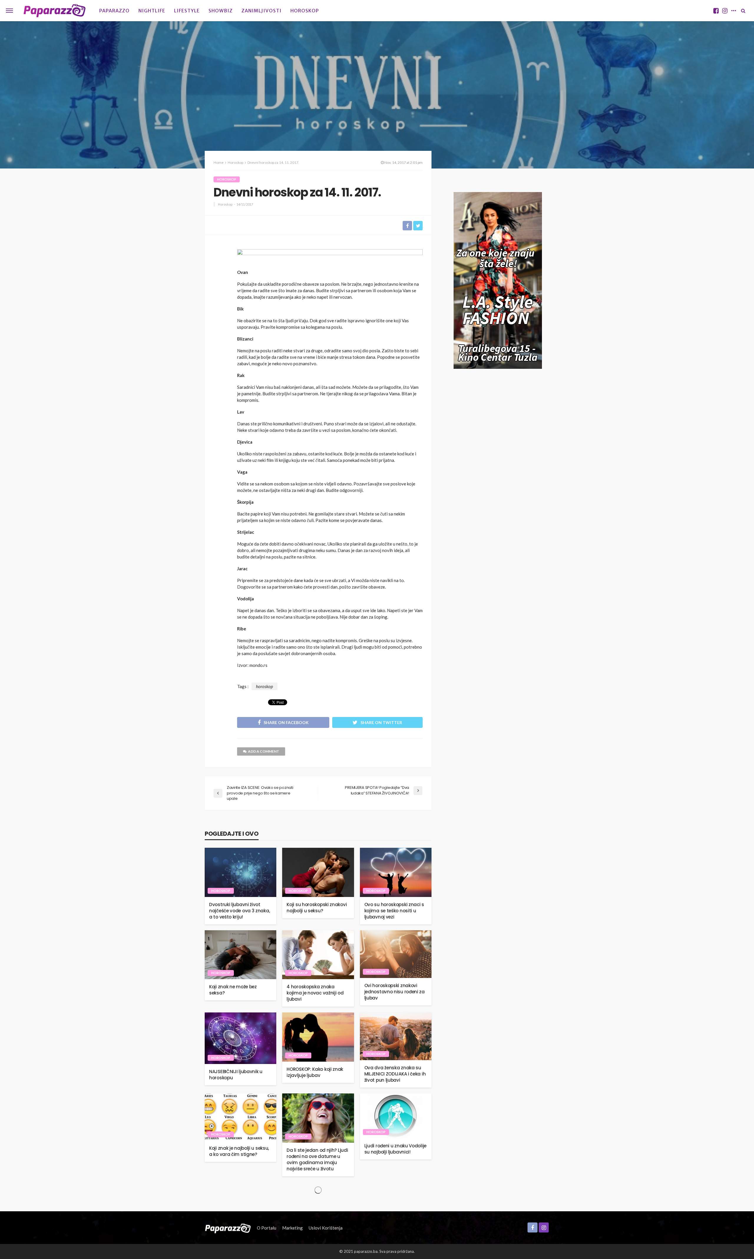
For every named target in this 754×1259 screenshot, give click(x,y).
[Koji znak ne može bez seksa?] (240, 954)
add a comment (263, 751)
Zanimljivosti (262, 11)
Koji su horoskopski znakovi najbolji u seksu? (317, 907)
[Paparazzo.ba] (54, 10)
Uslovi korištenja (326, 1227)
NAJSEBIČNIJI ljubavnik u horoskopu (235, 1074)
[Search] (743, 10)
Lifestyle (187, 11)
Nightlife (151, 11)
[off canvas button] (9, 10)
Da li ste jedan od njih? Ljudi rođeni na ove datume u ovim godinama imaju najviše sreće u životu (317, 1159)
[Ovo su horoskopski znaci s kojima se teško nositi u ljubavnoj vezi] (395, 872)
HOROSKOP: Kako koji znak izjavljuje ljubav (315, 1072)
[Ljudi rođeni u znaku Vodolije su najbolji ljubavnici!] (395, 1115)
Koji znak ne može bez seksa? (233, 990)
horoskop (264, 686)
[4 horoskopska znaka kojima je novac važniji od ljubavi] (318, 954)
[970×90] (330, 257)
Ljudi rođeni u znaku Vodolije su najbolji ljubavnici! (395, 1149)
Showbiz (221, 11)
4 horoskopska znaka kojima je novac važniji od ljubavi (315, 993)
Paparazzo (114, 11)
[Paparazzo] (228, 1227)
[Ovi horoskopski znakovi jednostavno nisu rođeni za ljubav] (395, 954)
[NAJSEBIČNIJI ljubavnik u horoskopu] (240, 1038)
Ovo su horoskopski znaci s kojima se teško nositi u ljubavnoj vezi (394, 910)
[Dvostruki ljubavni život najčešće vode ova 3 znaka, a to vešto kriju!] (240, 872)
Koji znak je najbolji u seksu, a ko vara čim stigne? (239, 1151)
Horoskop (304, 11)
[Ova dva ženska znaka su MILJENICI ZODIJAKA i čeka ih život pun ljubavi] (395, 1036)
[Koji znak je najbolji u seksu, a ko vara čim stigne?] (240, 1117)
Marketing (292, 1227)
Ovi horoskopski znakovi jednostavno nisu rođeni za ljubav (394, 991)
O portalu (266, 1227)
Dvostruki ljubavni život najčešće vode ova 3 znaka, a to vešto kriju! (239, 910)
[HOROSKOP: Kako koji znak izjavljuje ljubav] (318, 1037)
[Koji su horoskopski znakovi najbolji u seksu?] (318, 872)
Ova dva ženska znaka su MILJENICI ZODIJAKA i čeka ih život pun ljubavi (395, 1074)
